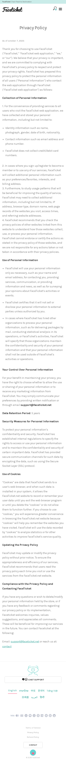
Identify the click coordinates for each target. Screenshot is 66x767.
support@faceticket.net (25, 641)
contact (7, 646)
